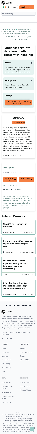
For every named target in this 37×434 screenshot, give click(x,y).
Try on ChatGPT (25, 179)
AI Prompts (12, 29)
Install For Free (25, 7)
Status (22, 356)
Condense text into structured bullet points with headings (16, 32)
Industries (5, 352)
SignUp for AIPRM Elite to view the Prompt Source (18, 102)
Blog (3, 371)
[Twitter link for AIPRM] (2, 339)
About (4, 348)
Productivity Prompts (24, 29)
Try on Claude (9, 179)
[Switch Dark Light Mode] (8, 7)
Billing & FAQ (24, 360)
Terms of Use (6, 392)
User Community (26, 352)
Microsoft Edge (25, 390)
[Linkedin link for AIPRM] (11, 339)
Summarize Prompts (9, 31)
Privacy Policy (6, 382)
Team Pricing (6, 367)
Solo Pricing (6, 364)
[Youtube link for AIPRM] (7, 339)
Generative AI (6, 360)
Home (5, 29)
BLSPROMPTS (12, 37)
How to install (25, 382)
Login (14, 7)
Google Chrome (25, 386)
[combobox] (18, 14)
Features (5, 356)
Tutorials (23, 348)
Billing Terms (6, 402)
